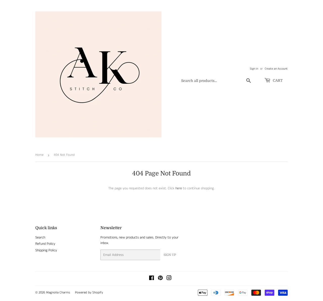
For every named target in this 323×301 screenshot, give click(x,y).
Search (40, 237)
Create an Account (276, 69)
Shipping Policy (46, 250)
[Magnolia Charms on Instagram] (169, 278)
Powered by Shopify (89, 292)
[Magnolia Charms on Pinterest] (160, 278)
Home (39, 155)
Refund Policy (45, 243)
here (178, 188)
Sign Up (170, 255)
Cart (277, 80)
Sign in (254, 69)
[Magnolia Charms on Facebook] (151, 278)
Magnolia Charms (58, 292)
